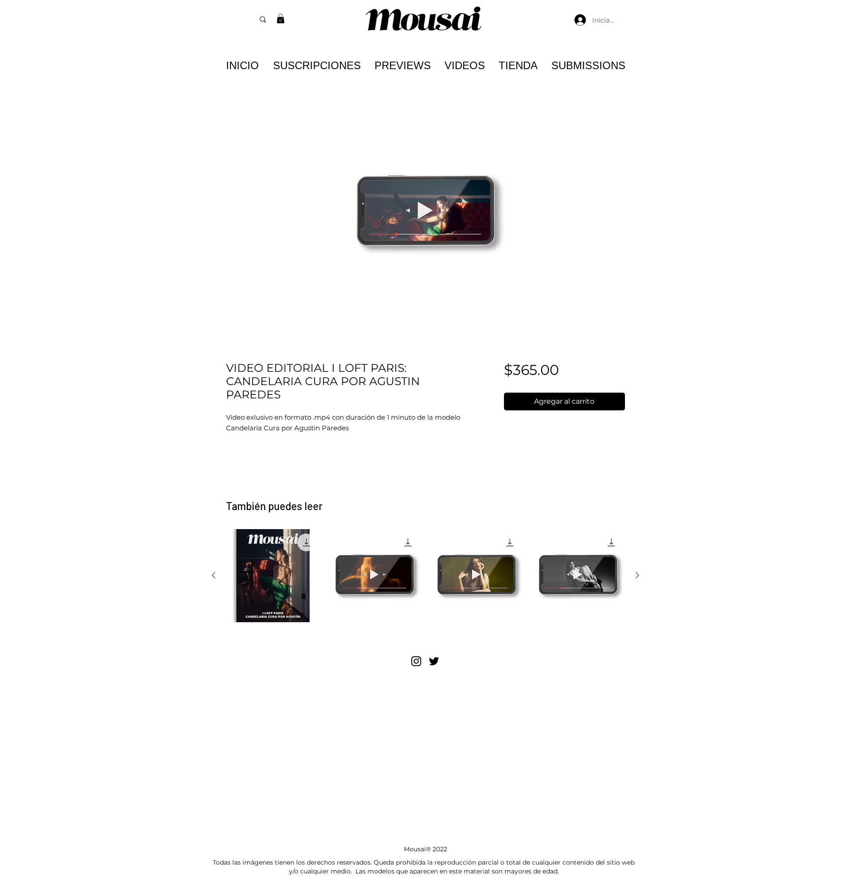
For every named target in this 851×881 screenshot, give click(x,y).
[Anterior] (213, 575)
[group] (425, 576)
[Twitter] (434, 661)
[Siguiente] (637, 575)
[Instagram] (416, 661)
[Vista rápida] (273, 575)
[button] (281, 18)
